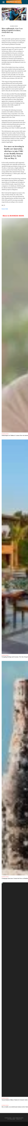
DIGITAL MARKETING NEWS (18, 1117)
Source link (5, 209)
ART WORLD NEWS (11, 1119)
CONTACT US (19, 1119)
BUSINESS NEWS (8, 1117)
